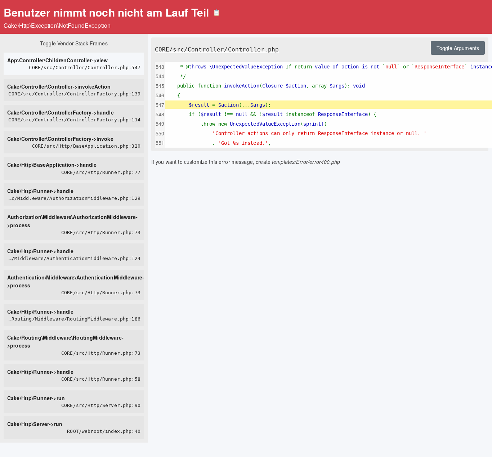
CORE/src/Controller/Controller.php (217, 49)
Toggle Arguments (458, 47)
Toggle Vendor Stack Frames (74, 43)
